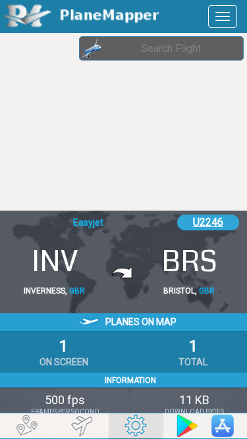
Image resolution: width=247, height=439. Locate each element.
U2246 (208, 222)
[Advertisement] (105, 121)
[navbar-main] (222, 16)
